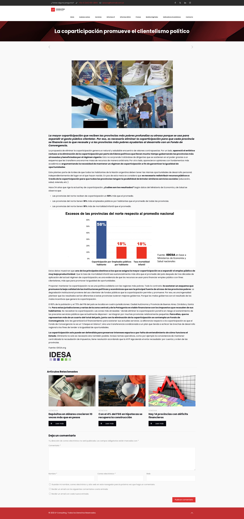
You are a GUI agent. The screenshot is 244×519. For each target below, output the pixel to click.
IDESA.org (61, 347)
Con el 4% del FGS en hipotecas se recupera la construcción (120, 415)
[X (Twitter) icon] (181, 2)
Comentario (55, 445)
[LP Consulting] (58, 9)
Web (148, 473)
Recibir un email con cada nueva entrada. (70, 494)
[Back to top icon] (192, 513)
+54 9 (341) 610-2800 (88, 3)
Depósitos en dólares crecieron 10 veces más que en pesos (70, 415)
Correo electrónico (106, 473)
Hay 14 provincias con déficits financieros (168, 415)
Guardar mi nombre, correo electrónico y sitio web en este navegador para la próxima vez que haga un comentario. (103, 484)
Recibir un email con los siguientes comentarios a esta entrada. (80, 489)
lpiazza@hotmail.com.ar (113, 3)
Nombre (53, 473)
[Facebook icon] (176, 2)
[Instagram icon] (191, 2)
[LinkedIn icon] (186, 2)
